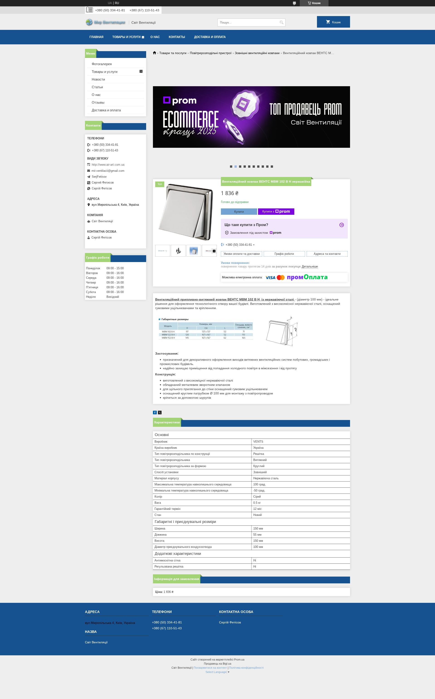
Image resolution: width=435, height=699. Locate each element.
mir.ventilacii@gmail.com (108, 170)
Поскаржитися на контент (210, 667)
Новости (98, 79)
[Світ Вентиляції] (105, 23)
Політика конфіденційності (246, 667)
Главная (96, 37)
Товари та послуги (172, 53)
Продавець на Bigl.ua (217, 663)
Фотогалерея (102, 64)
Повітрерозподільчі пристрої (211, 53)
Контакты (177, 37)
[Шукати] (281, 22)
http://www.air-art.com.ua (108, 164)
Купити (239, 211)
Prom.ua (239, 659)
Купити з (268, 211)
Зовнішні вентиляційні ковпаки (257, 53)
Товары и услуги (126, 37)
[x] (160, 413)
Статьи (97, 87)
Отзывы (98, 102)
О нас (155, 37)
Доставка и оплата (210, 37)
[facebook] (155, 413)
